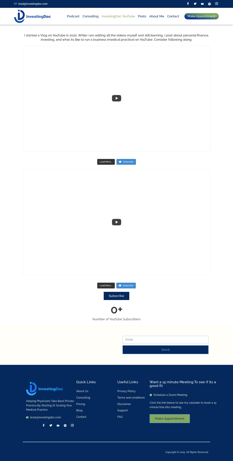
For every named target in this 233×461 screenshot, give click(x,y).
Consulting (91, 16)
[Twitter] (195, 3)
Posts (142, 16)
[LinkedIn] (202, 3)
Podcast (73, 16)
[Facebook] (188, 3)
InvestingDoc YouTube (118, 16)
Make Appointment (169, 418)
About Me (156, 16)
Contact (173, 16)
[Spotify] (209, 3)
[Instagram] (216, 3)
